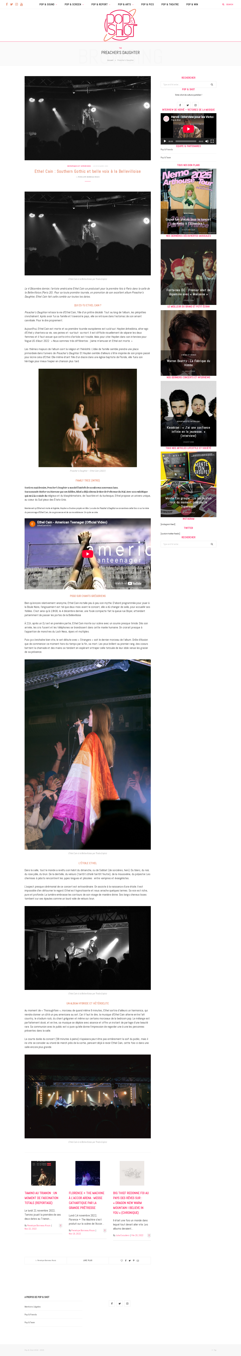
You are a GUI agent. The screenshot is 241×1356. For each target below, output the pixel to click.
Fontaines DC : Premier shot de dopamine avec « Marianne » (189, 292)
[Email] (138, 1261)
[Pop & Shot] (120, 25)
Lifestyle (188, 492)
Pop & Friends (167, 149)
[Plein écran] (212, 141)
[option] (188, 201)
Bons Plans (188, 213)
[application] (188, 129)
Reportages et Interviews (79, 166)
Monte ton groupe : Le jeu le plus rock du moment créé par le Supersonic (188, 502)
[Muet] (207, 141)
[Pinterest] (133, 1261)
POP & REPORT (99, 4)
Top (214, 1350)
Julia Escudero (122, 1235)
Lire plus (88, 1260)
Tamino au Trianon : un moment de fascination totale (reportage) (41, 1198)
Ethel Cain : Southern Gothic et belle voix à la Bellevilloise (88, 171)
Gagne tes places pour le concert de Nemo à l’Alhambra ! (188, 221)
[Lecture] (165, 141)
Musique (188, 284)
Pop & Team (166, 157)
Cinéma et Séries (188, 355)
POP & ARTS (124, 4)
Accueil (110, 60)
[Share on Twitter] (130, 1261)
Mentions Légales (33, 1306)
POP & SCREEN (73, 4)
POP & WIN (192, 4)
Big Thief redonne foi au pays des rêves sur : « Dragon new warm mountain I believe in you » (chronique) (131, 1203)
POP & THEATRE (170, 4)
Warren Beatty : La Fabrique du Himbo (188, 363)
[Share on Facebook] (125, 1261)
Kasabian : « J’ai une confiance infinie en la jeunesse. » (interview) (188, 431)
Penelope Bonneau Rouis (89, 177)
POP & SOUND (47, 4)
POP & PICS (147, 4)
